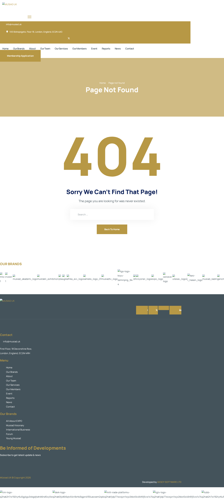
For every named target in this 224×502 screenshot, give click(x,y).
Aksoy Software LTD (169, 482)
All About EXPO (14, 421)
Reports (106, 48)
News (118, 48)
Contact (129, 48)
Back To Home (112, 229)
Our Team (45, 48)
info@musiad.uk (13, 24)
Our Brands (19, 48)
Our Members (79, 48)
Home (5, 48)
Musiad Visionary (15, 425)
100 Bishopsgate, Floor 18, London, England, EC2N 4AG (35, 31)
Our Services (61, 48)
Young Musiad (13, 438)
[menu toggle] (29, 17)
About (32, 48)
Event (94, 48)
